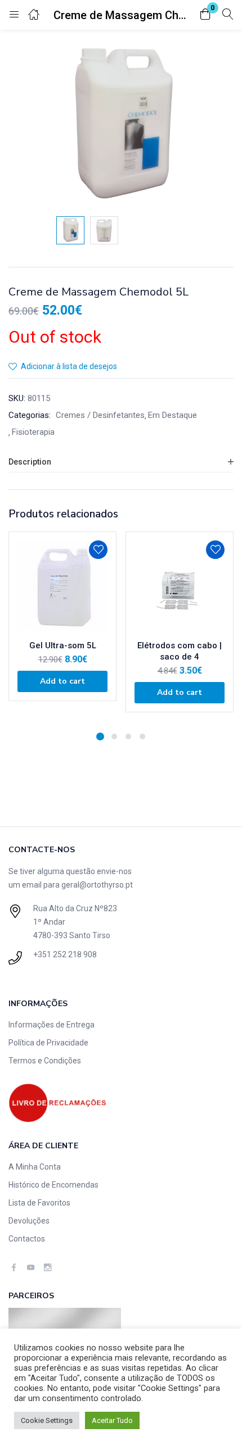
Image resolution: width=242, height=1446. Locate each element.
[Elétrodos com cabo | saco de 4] (180, 585)
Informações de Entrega (51, 1024)
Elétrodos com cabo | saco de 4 (179, 651)
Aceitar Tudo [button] (112, 1420)
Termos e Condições (44, 1060)
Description (29, 461)
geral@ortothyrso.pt (97, 884)
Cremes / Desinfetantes (100, 415)
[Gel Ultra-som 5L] (62, 585)
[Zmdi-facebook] (13, 1267)
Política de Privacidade (48, 1042)
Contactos (26, 1238)
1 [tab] (100, 736)
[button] (205, 15)
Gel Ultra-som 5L (62, 645)
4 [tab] (142, 736)
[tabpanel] (62, 627)
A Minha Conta (34, 1166)
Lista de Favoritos (39, 1202)
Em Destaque (172, 415)
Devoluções (29, 1220)
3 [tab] (128, 736)
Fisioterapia (33, 432)
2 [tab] (114, 736)
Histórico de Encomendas (53, 1184)
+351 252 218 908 (65, 954)
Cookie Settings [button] (47, 1420)
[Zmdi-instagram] (47, 1267)
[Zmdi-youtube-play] (30, 1267)
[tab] (121, 462)
